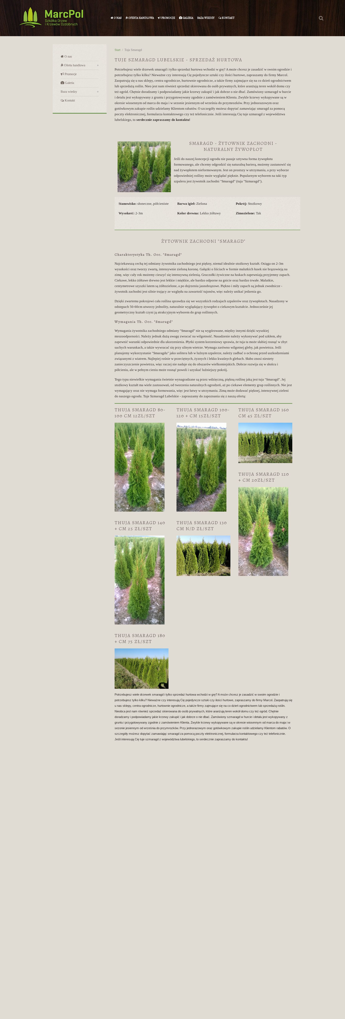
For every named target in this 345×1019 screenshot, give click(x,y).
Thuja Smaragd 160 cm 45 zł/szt (263, 413)
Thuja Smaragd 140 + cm (140, 525)
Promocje (168, 18)
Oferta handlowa (141, 18)
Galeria (187, 18)
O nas (117, 18)
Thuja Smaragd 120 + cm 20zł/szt (263, 477)
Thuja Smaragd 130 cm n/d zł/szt (202, 525)
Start (117, 50)
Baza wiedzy (205, 18)
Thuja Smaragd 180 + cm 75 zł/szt (140, 638)
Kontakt (227, 18)
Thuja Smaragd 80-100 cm (140, 413)
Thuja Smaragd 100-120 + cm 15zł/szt (203, 413)
